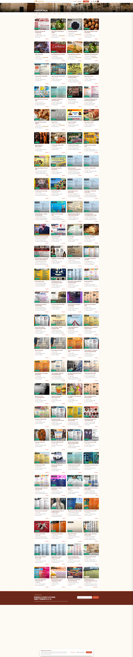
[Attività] (93, 1)
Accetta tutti (89, 652)
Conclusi (73, 13)
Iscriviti (96, 597)
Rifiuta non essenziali (80, 652)
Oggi (39, 9)
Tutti (38, 13)
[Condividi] (46, 20)
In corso (41, 13)
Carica (86, 1)
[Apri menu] (98, 1)
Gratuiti (82, 13)
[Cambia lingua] (96, 1)
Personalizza (73, 652)
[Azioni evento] (48, 20)
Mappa (80, 1)
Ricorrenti (77, 13)
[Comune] (91, 1)
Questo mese (46, 13)
